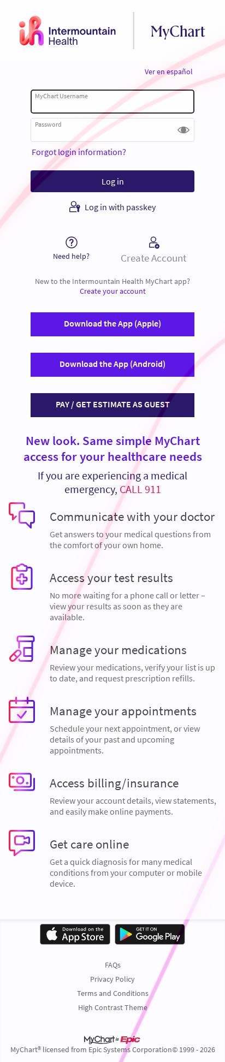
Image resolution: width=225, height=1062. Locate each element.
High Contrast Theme (112, 1007)
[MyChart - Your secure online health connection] (112, 30)
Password (48, 124)
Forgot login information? (79, 151)
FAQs (113, 965)
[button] (183, 130)
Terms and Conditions (113, 993)
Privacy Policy (112, 979)
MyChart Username (61, 96)
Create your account (113, 291)
